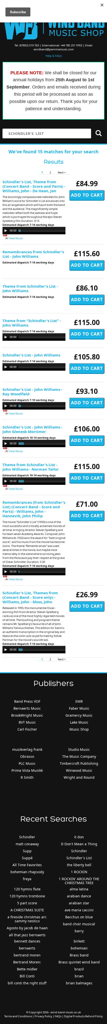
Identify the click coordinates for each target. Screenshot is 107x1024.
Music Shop (79, 729)
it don (79, 837)
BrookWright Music (27, 715)
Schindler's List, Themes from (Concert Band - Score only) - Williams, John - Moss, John (30, 597)
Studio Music (79, 749)
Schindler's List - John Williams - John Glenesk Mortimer (32, 429)
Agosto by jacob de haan (27, 928)
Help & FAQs (54, 56)
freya (27, 878)
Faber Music (79, 708)
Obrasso (27, 756)
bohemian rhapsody (27, 871)
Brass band (79, 955)
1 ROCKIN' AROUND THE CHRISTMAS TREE (79, 880)
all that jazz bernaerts (27, 935)
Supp (27, 851)
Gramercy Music (79, 715)
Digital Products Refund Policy (83, 1016)
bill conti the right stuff (27, 983)
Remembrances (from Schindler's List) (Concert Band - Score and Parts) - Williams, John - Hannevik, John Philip (33, 509)
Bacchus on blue (79, 917)
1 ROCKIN (79, 871)
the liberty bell (79, 864)
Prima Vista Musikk (27, 770)
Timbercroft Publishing (79, 763)
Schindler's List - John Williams (31, 354)
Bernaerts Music (27, 708)
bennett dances (27, 941)
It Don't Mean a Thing (79, 844)
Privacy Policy (43, 1016)
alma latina (79, 889)
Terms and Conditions (18, 1016)
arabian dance (79, 896)
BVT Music (27, 722)
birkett (79, 941)
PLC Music (27, 763)
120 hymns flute (27, 889)
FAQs (58, 1016)
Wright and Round (79, 777)
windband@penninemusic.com (54, 49)
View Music (15, 238)
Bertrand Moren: (27, 962)
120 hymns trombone (27, 896)
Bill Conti (27, 976)
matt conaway (27, 844)
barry (79, 931)
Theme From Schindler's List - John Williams (30, 288)
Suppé (27, 857)
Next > (62, 172)
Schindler (27, 837)
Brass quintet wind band (79, 962)
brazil (79, 969)
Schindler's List (79, 857)
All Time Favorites (27, 864)
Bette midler (27, 969)
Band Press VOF (27, 701)
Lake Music (79, 722)
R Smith (27, 777)
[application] (52, 230)
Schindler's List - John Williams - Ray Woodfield (32, 391)
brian (79, 976)
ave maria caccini (79, 910)
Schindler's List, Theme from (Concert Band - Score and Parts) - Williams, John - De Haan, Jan (33, 186)
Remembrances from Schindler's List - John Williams (33, 254)
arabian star (79, 903)
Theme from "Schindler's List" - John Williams (31, 323)
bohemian (79, 948)
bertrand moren (27, 955)
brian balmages (79, 983)
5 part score (27, 903)
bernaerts (27, 948)
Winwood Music (79, 770)
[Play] (6, 231)
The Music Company (79, 756)
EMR (79, 701)
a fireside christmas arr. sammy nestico (27, 919)
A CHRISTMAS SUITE (27, 910)
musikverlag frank (27, 749)
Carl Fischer (27, 729)
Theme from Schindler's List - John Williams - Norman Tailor (30, 467)
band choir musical (79, 924)
